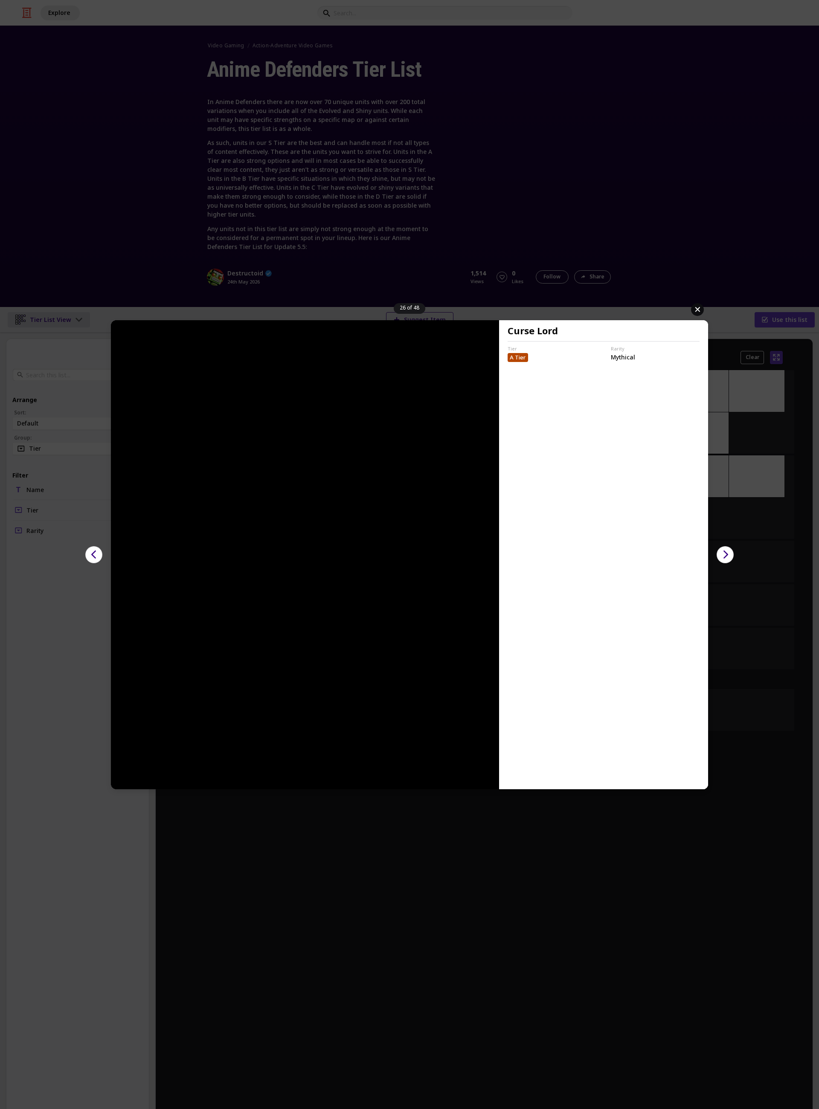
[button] (93, 554)
